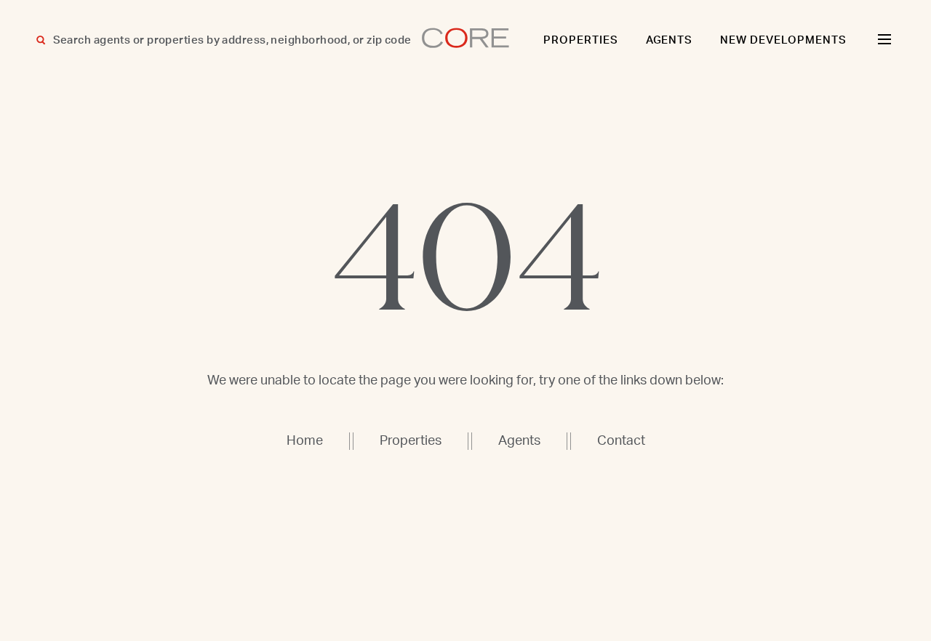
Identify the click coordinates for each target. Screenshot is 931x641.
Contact (621, 441)
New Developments (783, 40)
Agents (669, 40)
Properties (580, 40)
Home (305, 441)
